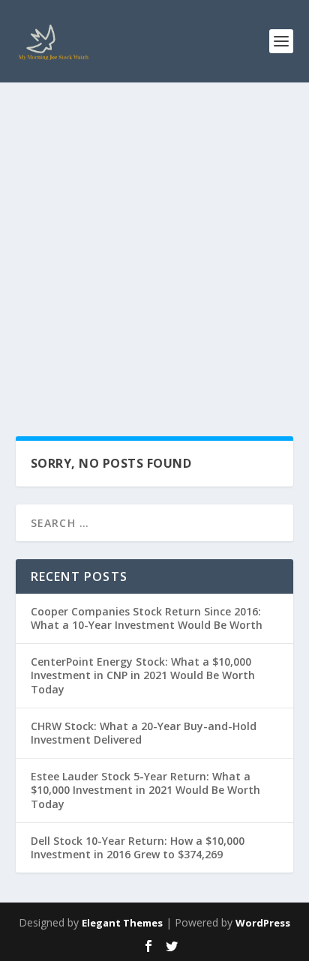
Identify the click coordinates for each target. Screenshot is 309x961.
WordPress (263, 923)
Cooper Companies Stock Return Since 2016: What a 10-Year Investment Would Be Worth (146, 618)
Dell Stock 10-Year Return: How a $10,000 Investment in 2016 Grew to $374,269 (137, 847)
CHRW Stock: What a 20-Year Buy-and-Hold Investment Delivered (143, 733)
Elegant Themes (122, 923)
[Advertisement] (154, 244)
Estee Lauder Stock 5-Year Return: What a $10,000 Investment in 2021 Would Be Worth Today (145, 789)
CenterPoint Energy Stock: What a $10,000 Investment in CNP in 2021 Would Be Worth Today (143, 675)
